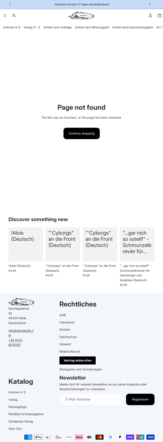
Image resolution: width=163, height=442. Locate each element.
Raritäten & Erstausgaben (26, 414)
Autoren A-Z (11, 27)
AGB (62, 315)
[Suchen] (14, 15)
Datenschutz (68, 337)
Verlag (12, 399)
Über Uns (14, 428)
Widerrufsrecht (69, 351)
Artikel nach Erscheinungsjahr (132, 27)
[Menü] (5, 15)
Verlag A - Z (32, 27)
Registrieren (140, 399)
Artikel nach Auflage (58, 27)
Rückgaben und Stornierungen (80, 369)
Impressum (67, 322)
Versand (65, 344)
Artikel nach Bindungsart (92, 27)
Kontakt (64, 329)
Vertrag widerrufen (77, 360)
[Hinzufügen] (36, 255)
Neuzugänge (17, 407)
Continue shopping (82, 133)
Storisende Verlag (20, 421)
